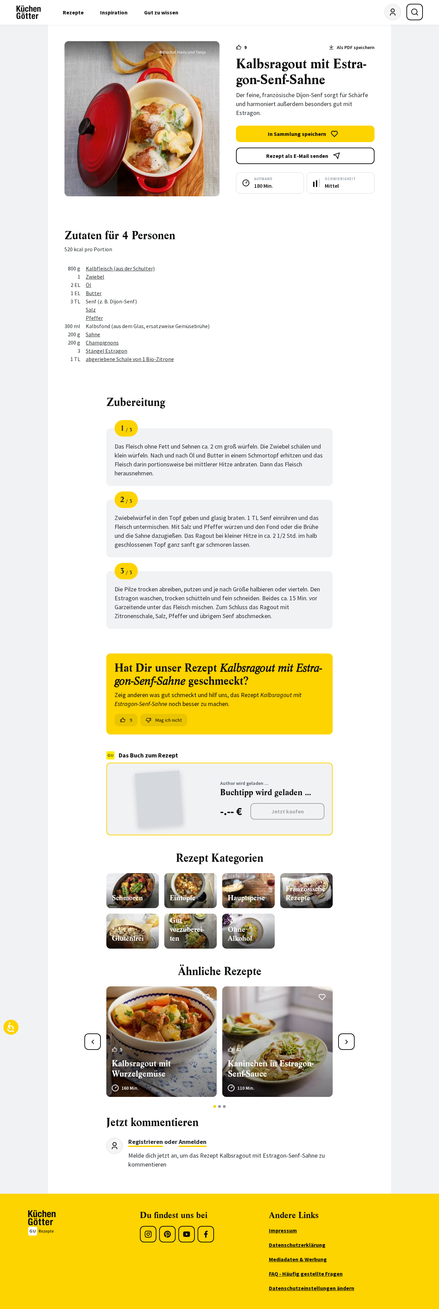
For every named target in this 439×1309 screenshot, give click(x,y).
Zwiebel (95, 276)
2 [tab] (219, 1106)
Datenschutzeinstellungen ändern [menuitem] (311, 1288)
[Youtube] (186, 1234)
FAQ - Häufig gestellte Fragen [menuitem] (306, 1273)
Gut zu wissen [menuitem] (161, 12)
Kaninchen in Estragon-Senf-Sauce (270, 1068)
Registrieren (145, 1142)
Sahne (93, 334)
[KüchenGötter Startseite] (28, 12)
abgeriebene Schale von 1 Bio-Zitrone (130, 359)
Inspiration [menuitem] (114, 12)
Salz (91, 309)
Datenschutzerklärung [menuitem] (297, 1244)
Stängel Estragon (106, 350)
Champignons (102, 342)
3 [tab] (224, 1106)
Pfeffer (94, 317)
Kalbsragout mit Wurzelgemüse (141, 1068)
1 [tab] (215, 1106)
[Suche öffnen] (414, 12)
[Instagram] (148, 1234)
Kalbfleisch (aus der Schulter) (120, 268)
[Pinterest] (167, 1234)
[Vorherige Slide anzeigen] (92, 1041)
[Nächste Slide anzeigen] (346, 1041)
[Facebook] (206, 1234)
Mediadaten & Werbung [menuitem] (298, 1259)
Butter (94, 293)
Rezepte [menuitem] (73, 12)
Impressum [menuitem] (283, 1230)
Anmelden (192, 1142)
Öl (88, 284)
